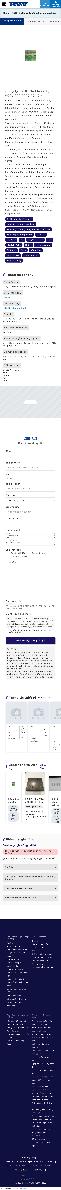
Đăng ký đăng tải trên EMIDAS (28, 1170)
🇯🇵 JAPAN (16, 1188)
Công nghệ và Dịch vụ (16, 999)
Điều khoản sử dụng (16, 1166)
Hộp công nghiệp (13, 800)
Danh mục (11, 1006)
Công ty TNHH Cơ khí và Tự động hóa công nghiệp (29, 13)
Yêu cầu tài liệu (17, 553)
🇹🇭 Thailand (23, 1188)
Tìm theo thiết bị (39, 937)
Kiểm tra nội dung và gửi (30, 640)
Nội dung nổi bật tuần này (16, 991)
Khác (24, 557)
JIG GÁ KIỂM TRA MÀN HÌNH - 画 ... (34, 800)
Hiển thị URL (9, 297)
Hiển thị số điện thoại (14, 308)
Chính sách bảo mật (41, 1166)
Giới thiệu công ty (30, 1158)
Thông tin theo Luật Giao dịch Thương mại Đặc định (28, 1162)
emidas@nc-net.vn (29, 1178)
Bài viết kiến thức (14, 1002)
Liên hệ (13, 557)
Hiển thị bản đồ (30, 402)
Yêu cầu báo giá (39, 553)
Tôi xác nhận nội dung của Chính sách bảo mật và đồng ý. (30, 631)
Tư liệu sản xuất (14, 996)
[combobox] (30, 478)
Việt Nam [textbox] (9, 478)
